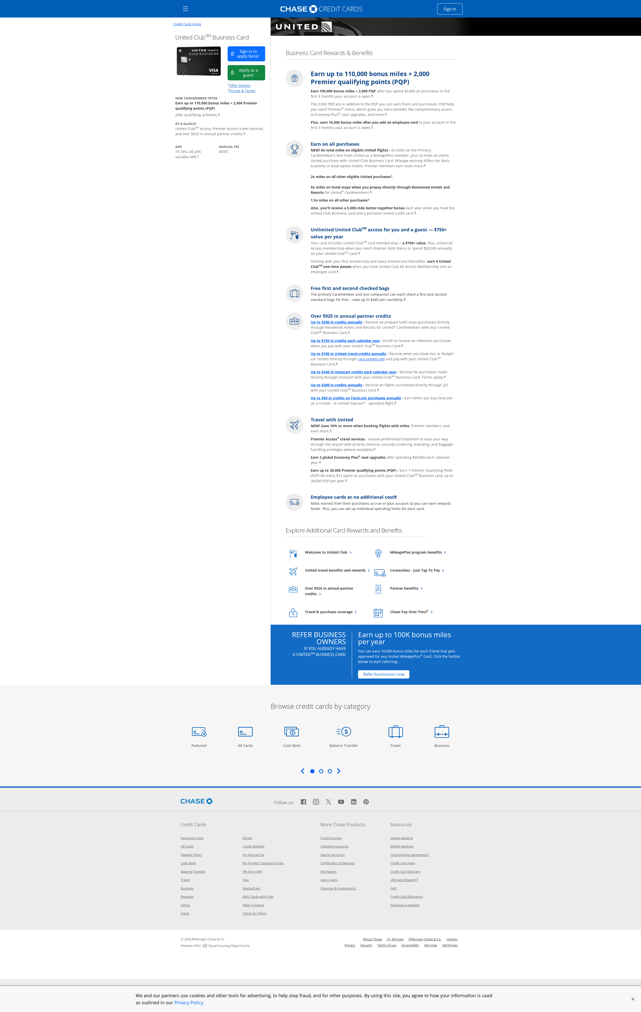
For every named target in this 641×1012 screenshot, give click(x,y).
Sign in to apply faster (251, 54)
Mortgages (328, 871)
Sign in (453, 9)
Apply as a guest (252, 72)
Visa (246, 880)
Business (442, 745)
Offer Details (239, 85)
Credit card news (402, 863)
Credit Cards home (187, 24)
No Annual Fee (253, 855)
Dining (247, 838)
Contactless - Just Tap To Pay (420, 570)
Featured (200, 745)
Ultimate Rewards (404, 880)
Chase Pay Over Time (420, 611)
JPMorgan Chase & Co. (425, 939)
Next (338, 771)
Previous (302, 771)
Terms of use (386, 945)
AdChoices (450, 945)
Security (366, 945)
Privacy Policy (188, 1002)
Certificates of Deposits (337, 863)
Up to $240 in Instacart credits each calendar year (353, 372)
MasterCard (251, 888)
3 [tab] (329, 771)
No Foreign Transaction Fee (263, 863)
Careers (452, 939)
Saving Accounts (332, 855)
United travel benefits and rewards (335, 570)
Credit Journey (331, 838)
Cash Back (291, 745)
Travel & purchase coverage (335, 611)
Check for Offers (255, 913)
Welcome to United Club (335, 552)
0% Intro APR (252, 871)
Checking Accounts (334, 846)
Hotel (185, 913)
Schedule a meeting (404, 905)
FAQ (393, 888)
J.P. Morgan (395, 939)
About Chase (372, 939)
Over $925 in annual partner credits (329, 591)
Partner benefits (416, 588)
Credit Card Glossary (405, 871)
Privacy (350, 945)
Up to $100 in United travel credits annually (348, 353)
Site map (430, 945)
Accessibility (410, 945)
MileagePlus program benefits (420, 552)
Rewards (187, 896)
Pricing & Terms (242, 90)
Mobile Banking (401, 846)
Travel (397, 745)
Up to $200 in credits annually (336, 322)
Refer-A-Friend (253, 905)
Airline (185, 905)
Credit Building (253, 846)
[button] (633, 999)
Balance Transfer (344, 745)
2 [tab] (321, 771)
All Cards (246, 745)
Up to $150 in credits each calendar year (345, 340)
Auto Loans (329, 880)
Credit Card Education (406, 896)
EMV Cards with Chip (258, 896)
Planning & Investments (338, 888)
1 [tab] (312, 771)
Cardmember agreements (409, 855)
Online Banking (401, 838)
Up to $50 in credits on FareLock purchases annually (356, 398)
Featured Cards (192, 838)
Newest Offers (191, 855)
